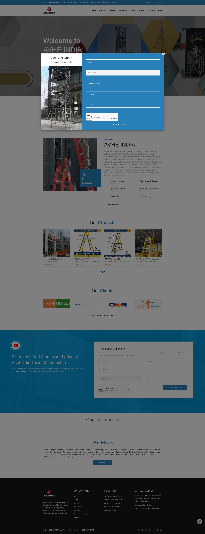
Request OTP (120, 124)
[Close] (163, 53)
